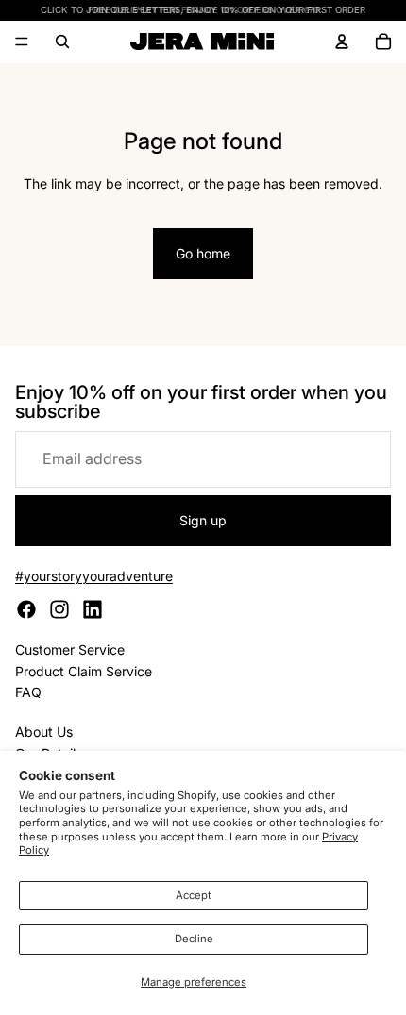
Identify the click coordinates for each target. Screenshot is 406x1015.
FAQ (28, 692)
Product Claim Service (83, 671)
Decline (194, 938)
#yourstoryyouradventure (94, 576)
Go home (203, 253)
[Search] (62, 41)
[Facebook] (26, 609)
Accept (193, 895)
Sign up (203, 520)
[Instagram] (59, 609)
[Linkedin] (92, 609)
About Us (44, 732)
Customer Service (70, 649)
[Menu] (21, 42)
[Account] (342, 41)
